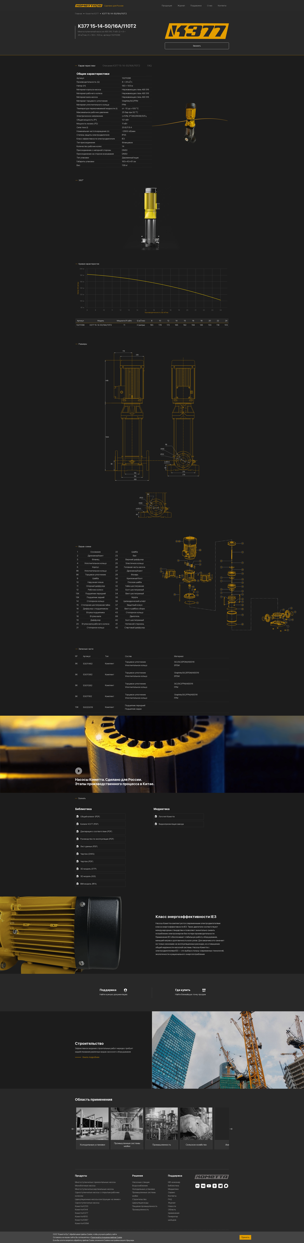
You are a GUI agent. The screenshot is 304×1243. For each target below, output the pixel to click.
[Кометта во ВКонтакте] (203, 1186)
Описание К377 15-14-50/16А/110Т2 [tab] (121, 65)
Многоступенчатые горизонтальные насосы (95, 1182)
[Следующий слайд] (231, 1129)
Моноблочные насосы (85, 1185)
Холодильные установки (143, 1189)
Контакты (222, 5)
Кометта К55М (82, 1223)
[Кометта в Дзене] (214, 1186)
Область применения (173, 1211)
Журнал (181, 5)
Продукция (167, 5)
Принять (245, 1237)
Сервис (171, 1192)
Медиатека (173, 1189)
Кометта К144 (81, 1209)
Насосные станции (141, 1182)
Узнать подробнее (90, 1057)
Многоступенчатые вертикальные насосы (94, 1189)
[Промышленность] (127, 1124)
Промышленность (140, 1209)
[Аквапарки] (196, 1124)
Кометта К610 (81, 1216)
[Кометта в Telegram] (220, 1186)
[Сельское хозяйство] (161, 1124)
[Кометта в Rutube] (197, 1186)
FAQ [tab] (149, 65)
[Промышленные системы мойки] (92, 1124)
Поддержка (196, 5)
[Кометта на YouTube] (209, 1186)
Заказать (197, 46)
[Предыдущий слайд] (72, 1129)
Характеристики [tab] (86, 65)
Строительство (139, 1199)
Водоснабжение (140, 1185)
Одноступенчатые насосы (87, 1202)
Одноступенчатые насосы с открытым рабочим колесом (97, 1194)
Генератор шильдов (173, 1218)
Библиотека (173, 1185)
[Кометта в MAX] (226, 1186)
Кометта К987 (81, 1220)
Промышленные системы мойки (144, 1194)
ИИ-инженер (174, 1182)
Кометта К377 (81, 1213)
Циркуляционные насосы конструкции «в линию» (98, 1199)
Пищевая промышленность (144, 1206)
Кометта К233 (81, 1206)
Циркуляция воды (140, 1202)
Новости (172, 1206)
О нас (209, 5)
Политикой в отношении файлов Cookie (106, 1237)
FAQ (170, 1199)
